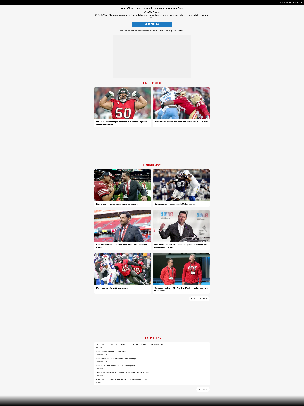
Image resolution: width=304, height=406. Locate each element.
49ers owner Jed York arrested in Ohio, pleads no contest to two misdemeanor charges (130, 344)
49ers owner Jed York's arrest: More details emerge (116, 359)
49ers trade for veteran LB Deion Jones (111, 352)
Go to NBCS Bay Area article (286, 2)
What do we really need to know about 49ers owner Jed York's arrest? (123, 373)
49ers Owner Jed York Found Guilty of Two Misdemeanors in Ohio (121, 380)
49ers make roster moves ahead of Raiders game (115, 366)
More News (202, 389)
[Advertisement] (152, 146)
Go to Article (152, 24)
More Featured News (199, 299)
